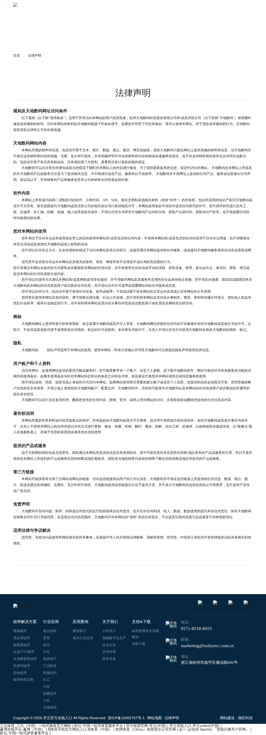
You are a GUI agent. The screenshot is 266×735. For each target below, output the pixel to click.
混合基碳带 (21, 638)
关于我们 (110, 622)
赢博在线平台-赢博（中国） (22, 729)
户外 (46, 701)
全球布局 (109, 652)
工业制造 (50, 666)
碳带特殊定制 (23, 679)
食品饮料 (50, 631)
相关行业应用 (83, 638)
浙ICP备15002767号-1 (126, 718)
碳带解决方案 (25, 622)
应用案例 (80, 622)
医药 (46, 645)
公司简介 (109, 631)
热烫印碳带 (21, 666)
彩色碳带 (20, 673)
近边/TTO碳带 (24, 652)
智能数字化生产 (114, 638)
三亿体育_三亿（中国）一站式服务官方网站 (35, 725)
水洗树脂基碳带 (25, 659)
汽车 (46, 686)
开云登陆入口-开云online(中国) (194, 725)
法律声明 (34, 55)
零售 (46, 638)
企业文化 (109, 645)
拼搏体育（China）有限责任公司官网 (145, 729)
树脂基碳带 (21, 645)
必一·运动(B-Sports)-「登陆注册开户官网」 (214, 729)
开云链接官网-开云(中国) (146, 725)
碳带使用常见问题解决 (145, 634)
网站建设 (227, 718)
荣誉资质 (109, 659)
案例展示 (79, 631)
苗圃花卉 (50, 693)
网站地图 (154, 718)
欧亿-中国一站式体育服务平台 (98, 725)
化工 (46, 679)
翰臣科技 (245, 718)
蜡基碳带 (20, 631)
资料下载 (138, 644)
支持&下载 (141, 622)
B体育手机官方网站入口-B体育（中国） (80, 729)
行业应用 (51, 622)
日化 (46, 652)
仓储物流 (50, 707)
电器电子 (50, 659)
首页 (16, 55)
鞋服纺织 (50, 673)
